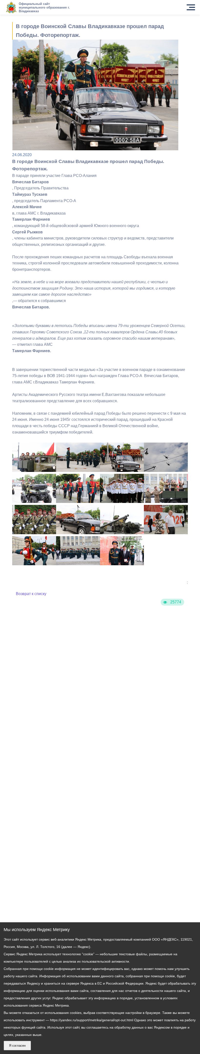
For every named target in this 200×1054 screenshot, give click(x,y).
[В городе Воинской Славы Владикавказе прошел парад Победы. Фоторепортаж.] (34, 470)
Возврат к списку (31, 594)
